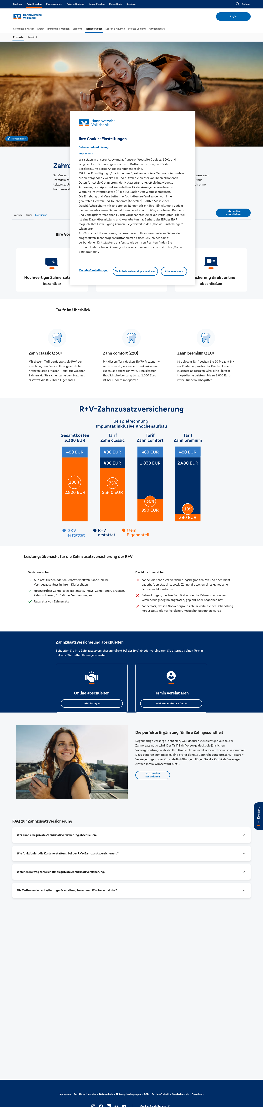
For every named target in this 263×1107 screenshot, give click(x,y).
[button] (131, 835)
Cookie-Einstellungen (93, 270)
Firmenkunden (54, 4)
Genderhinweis (180, 1094)
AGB (146, 1094)
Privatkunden (34, 4)
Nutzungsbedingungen (128, 1094)
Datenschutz (106, 1094)
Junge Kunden (97, 4)
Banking (17, 4)
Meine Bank (115, 4)
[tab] (23, 29)
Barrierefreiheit (160, 1094)
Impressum (65, 1094)
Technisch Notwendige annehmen (135, 271)
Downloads (198, 1094)
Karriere (131, 4)
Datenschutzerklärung (94, 147)
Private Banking (75, 4)
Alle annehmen (174, 271)
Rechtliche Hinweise (85, 1094)
